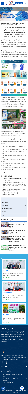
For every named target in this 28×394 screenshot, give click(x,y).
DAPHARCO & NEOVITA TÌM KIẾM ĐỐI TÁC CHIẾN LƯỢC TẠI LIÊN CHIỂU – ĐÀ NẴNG (17, 247)
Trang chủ (5, 199)
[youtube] (6, 362)
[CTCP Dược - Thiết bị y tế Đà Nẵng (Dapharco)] (10, 3)
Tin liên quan (6, 176)
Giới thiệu (5, 202)
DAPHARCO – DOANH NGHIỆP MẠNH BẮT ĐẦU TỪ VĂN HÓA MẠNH (17, 224)
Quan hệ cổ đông (7, 208)
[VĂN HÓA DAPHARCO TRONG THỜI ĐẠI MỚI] (5, 232)
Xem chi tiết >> (6, 277)
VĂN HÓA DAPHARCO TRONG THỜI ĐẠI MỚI (12, 182)
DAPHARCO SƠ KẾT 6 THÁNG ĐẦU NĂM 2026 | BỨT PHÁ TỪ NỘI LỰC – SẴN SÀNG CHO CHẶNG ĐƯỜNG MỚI (14, 186)
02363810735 (9, 382)
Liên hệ (4, 215)
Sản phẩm (5, 205)
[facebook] (2, 362)
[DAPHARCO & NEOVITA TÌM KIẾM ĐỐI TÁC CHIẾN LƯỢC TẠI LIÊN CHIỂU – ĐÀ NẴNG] (5, 247)
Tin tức (4, 212)
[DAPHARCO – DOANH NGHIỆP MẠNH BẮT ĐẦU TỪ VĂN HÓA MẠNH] (5, 224)
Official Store (19, 3)
